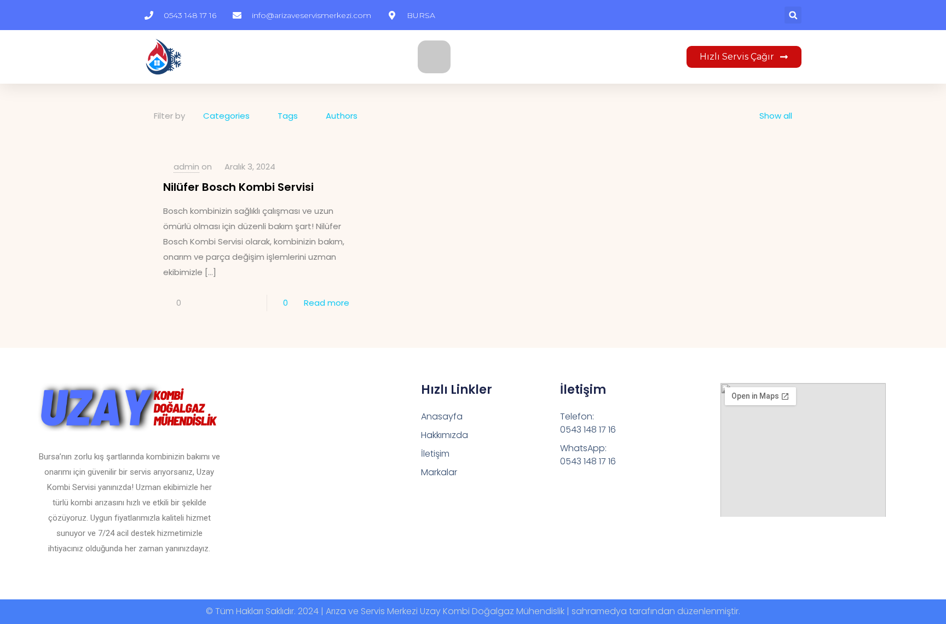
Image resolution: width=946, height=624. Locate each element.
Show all (775, 115)
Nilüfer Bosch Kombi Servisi (238, 187)
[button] (793, 15)
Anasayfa (442, 416)
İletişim (435, 453)
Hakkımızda (444, 435)
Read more (326, 302)
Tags (288, 115)
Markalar (439, 472)
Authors (341, 115)
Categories (226, 115)
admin (186, 166)
